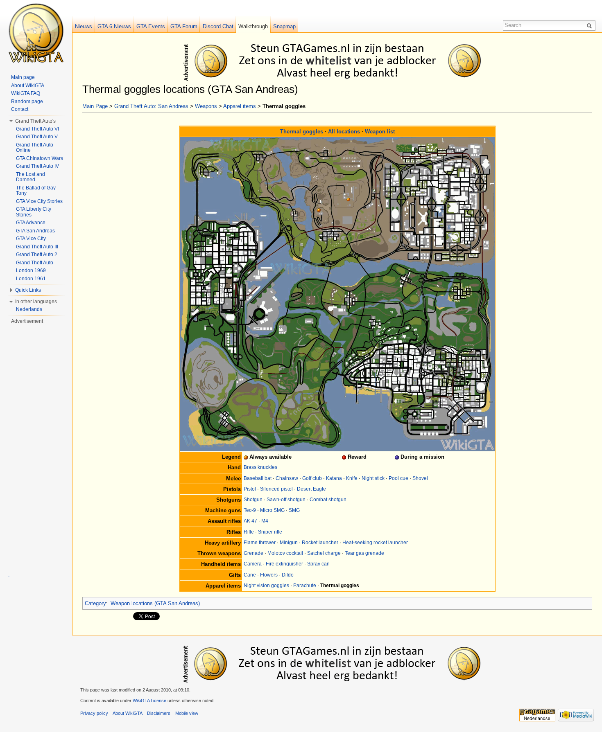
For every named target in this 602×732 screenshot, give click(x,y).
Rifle (249, 531)
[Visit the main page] (36, 32)
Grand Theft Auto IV (37, 166)
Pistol (250, 488)
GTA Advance (30, 222)
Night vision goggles (266, 585)
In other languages (36, 301)
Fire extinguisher (284, 563)
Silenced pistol (276, 488)
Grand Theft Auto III (37, 247)
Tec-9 (250, 510)
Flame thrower (260, 542)
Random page (27, 101)
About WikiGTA (27, 85)
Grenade (253, 553)
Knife (352, 478)
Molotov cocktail (285, 553)
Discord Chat (218, 26)
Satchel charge (324, 553)
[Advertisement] (339, 60)
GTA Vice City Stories (39, 201)
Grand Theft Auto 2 (36, 254)
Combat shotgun (328, 499)
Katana (334, 478)
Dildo (288, 574)
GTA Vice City (31, 238)
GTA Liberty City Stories (33, 212)
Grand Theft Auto (34, 263)
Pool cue (398, 478)
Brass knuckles (260, 467)
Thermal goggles (301, 131)
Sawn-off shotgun (286, 499)
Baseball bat (258, 478)
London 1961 (31, 279)
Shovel (420, 478)
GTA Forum (183, 26)
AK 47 (250, 520)
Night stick (373, 478)
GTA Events (150, 26)
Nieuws (83, 26)
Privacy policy (94, 713)
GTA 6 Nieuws (114, 26)
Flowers (269, 574)
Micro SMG (272, 510)
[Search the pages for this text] (590, 25)
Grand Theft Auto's (35, 121)
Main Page (95, 106)
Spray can (318, 563)
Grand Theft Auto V (37, 137)
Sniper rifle (270, 531)
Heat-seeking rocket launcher (375, 542)
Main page (23, 77)
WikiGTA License (149, 700)
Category (95, 603)
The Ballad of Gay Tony (36, 190)
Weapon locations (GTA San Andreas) (155, 603)
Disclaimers (158, 713)
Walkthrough (253, 26)
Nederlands (29, 309)
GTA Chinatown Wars (39, 158)
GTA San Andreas (35, 231)
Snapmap (284, 26)
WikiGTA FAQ (25, 93)
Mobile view (186, 713)
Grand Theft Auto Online (34, 147)
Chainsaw (287, 478)
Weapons (206, 106)
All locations (344, 131)
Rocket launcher (320, 542)
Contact (19, 109)
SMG (294, 510)
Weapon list (380, 131)
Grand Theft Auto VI (37, 129)
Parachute (304, 585)
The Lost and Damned (30, 177)
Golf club (312, 478)
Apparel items (239, 106)
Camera (253, 563)
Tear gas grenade (364, 553)
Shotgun (253, 499)
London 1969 (31, 270)
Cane (250, 574)
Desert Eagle (311, 488)
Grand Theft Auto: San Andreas (151, 106)
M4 (264, 520)
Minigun (289, 542)
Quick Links (28, 290)
